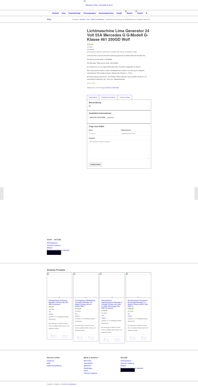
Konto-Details (88, 363)
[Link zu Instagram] (149, 384)
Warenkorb (87, 365)
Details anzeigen (65, 336)
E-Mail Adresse (126, 130)
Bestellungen (88, 368)
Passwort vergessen (90, 373)
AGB (48, 363)
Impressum (50, 361)
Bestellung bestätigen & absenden (58, 250)
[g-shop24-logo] (99, 5)
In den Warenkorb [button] (53, 336)
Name (91, 130)
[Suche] (145, 13)
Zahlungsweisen (52, 243)
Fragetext (92, 138)
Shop (49, 19)
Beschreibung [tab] (93, 97)
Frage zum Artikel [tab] (125, 97)
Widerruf (49, 248)
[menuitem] (55, 13)
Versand (92, 49)
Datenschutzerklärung (54, 365)
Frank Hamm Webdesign (69, 384)
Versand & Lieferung (53, 245)
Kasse (86, 370)
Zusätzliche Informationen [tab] (108, 97)
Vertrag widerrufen (54, 253)
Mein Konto (87, 361)
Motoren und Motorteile (112, 88)
